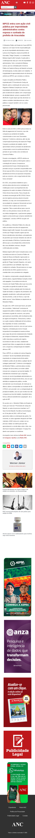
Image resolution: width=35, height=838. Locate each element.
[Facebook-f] (27, 3)
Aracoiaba (28, 40)
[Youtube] (24, 3)
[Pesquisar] (15, 7)
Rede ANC (22, 807)
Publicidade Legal (13, 816)
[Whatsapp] (33, 3)
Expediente (12, 807)
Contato (25, 816)
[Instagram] (30, 3)
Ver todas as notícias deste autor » (17, 466)
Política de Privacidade (17, 811)
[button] (16, 2)
